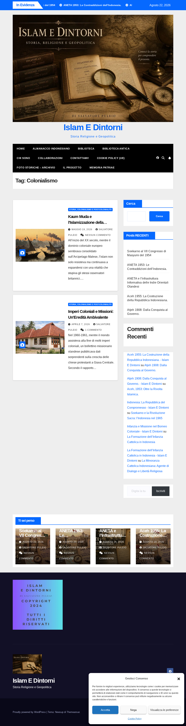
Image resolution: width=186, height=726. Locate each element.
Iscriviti (160, 491)
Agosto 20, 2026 (73, 542)
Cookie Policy (134, 718)
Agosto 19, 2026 (113, 542)
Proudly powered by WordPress (29, 712)
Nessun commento (98, 235)
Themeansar (73, 712)
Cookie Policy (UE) (111, 158)
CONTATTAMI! (79, 158)
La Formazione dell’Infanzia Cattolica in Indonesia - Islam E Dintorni (147, 455)
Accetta (105, 709)
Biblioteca (86, 148)
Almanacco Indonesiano (51, 148)
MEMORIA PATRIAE (102, 167)
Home (21, 148)
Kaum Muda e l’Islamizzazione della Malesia (85, 222)
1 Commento (93, 330)
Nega (133, 709)
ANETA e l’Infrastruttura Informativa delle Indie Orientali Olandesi (147, 282)
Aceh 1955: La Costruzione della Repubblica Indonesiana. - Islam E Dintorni (148, 360)
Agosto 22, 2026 (33, 542)
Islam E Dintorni (93, 127)
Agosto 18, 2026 (153, 542)
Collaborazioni (50, 158)
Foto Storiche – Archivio (36, 167)
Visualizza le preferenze (164, 709)
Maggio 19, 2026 (82, 229)
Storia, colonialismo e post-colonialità (90, 209)
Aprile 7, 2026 (81, 324)
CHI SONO (23, 158)
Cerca (130, 203)
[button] (179, 678)
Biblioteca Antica (116, 148)
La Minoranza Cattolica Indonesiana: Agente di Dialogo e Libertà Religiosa (148, 466)
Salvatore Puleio (34, 547)
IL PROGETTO (72, 167)
